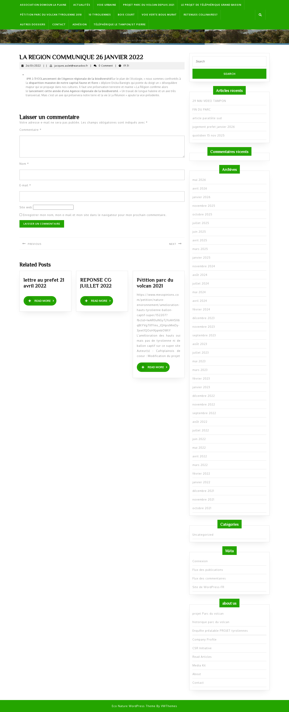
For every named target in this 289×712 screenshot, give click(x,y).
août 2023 (199, 344)
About (196, 674)
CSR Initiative (202, 648)
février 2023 (201, 378)
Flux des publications (207, 569)
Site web (25, 207)
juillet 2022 (200, 430)
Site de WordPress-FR (208, 587)
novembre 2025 (203, 205)
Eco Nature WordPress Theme (134, 706)
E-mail (25, 185)
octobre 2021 (201, 508)
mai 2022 (199, 447)
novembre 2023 (203, 326)
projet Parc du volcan (208, 613)
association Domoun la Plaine (43, 4)
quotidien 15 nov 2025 (208, 135)
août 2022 (199, 421)
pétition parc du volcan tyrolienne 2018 (51, 14)
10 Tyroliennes (100, 14)
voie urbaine (106, 4)
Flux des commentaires (209, 578)
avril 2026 (199, 188)
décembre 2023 (203, 318)
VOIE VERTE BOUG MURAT (159, 14)
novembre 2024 (203, 266)
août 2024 (199, 274)
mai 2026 (199, 179)
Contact (59, 24)
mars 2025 (200, 249)
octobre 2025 (202, 214)
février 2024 (201, 309)
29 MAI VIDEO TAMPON (209, 100)
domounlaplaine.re (144, 35)
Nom (24, 163)
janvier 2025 (201, 257)
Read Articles (202, 656)
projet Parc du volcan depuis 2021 (148, 4)
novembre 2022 (203, 404)
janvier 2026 (201, 197)
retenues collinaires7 (201, 14)
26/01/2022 (33, 65)
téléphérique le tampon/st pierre (120, 24)
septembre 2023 (204, 335)
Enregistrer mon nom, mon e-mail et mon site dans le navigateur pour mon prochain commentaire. (95, 215)
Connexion (200, 561)
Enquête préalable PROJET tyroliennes (220, 630)
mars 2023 (200, 370)
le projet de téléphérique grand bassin (211, 4)
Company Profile (204, 639)
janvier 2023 (201, 387)
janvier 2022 (201, 482)
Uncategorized (203, 534)
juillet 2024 (200, 283)
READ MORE (45, 301)
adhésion (80, 24)
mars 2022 (200, 465)
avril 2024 (199, 300)
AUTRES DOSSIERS (32, 24)
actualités (81, 4)
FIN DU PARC (201, 109)
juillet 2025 (200, 223)
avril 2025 (199, 240)
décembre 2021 (203, 490)
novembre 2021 (203, 499)
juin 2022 (199, 439)
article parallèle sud (207, 118)
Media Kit (199, 665)
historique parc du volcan (210, 622)
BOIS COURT (126, 14)
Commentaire (30, 129)
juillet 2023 (200, 352)
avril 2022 (199, 456)
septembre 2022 (204, 413)
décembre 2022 (203, 395)
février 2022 (201, 473)
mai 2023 (199, 361)
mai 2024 (199, 292)
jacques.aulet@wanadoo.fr (71, 65)
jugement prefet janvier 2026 (213, 126)
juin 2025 (199, 231)
